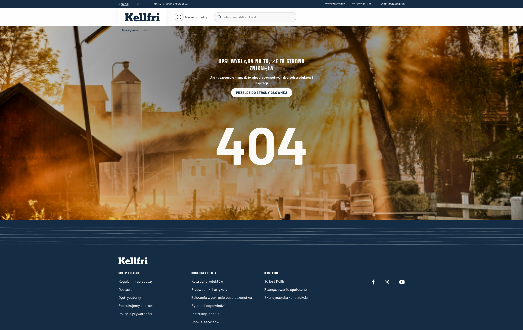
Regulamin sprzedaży (135, 281)
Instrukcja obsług (392, 4)
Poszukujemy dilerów (135, 305)
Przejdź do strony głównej (261, 93)
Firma (157, 4)
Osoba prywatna (177, 4)
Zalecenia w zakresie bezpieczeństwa (221, 297)
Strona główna (130, 30)
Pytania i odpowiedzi (208, 305)
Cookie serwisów (205, 322)
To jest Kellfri (362, 4)
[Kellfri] (142, 17)
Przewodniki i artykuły (209, 289)
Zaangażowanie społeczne (285, 289)
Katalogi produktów (207, 281)
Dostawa (125, 289)
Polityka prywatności (135, 313)
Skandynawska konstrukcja (286, 297)
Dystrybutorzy (335, 4)
